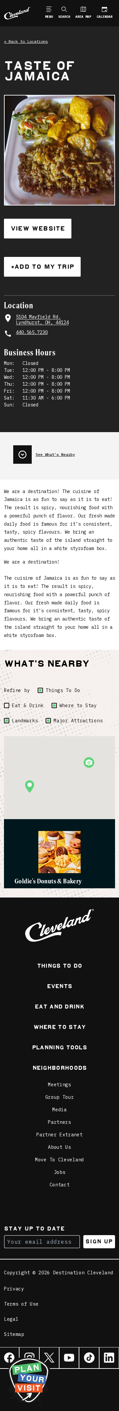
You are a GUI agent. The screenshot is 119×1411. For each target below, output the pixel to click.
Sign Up (99, 1241)
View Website (38, 228)
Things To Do (63, 690)
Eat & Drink (28, 705)
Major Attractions (78, 721)
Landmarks (25, 721)
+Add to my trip (42, 266)
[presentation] (64, 452)
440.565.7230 (32, 332)
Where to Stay (78, 705)
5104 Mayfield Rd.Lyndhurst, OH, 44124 (42, 320)
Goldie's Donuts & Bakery (48, 881)
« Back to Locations (26, 41)
